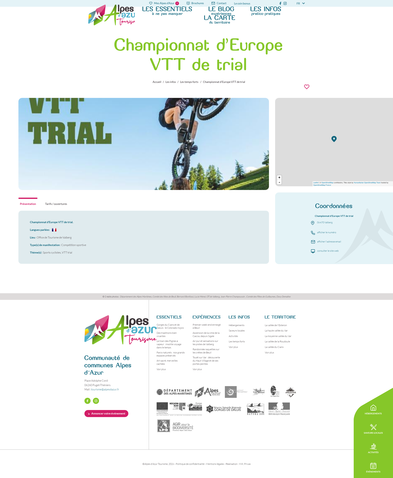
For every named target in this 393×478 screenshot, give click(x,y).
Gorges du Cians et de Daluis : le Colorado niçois (170, 326)
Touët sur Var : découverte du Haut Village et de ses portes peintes (206, 360)
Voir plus (161, 369)
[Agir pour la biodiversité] (175, 426)
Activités (233, 336)
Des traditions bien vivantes (167, 334)
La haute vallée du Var (276, 330)
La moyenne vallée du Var (278, 336)
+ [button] (279, 177)
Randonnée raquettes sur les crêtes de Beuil (206, 351)
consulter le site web (328, 250)
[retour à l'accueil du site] (111, 15)
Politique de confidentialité (190, 463)
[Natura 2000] (255, 409)
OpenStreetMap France (322, 185)
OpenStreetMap (327, 182)
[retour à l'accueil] (120, 343)
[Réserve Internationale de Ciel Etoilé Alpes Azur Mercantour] (291, 392)
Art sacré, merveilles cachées (167, 362)
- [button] (279, 182)
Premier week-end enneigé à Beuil (207, 326)
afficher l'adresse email (329, 241)
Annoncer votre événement (108, 413)
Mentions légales (215, 463)
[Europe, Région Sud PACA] (179, 409)
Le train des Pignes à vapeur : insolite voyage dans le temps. (169, 344)
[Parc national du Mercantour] (236, 392)
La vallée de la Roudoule (277, 341)
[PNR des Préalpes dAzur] (274, 392)
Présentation (28, 203)
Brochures (197, 3)
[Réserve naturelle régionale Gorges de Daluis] (223, 409)
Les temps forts (237, 341)
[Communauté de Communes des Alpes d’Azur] (208, 391)
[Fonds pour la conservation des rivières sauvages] (258, 392)
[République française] (279, 409)
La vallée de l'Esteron (276, 325)
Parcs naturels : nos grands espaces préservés (171, 354)
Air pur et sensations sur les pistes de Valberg (205, 342)
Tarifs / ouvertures (56, 203)
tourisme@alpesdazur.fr (105, 389)
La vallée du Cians (274, 346)
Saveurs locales (237, 330)
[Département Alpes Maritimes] (174, 392)
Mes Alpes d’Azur (164, 3)
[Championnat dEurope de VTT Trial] (143, 189)
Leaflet (315, 182)
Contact (221, 3)
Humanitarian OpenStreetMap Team (367, 182)
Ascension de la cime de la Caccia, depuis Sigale (206, 334)
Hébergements (236, 325)
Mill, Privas (245, 463)
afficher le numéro (326, 232)
